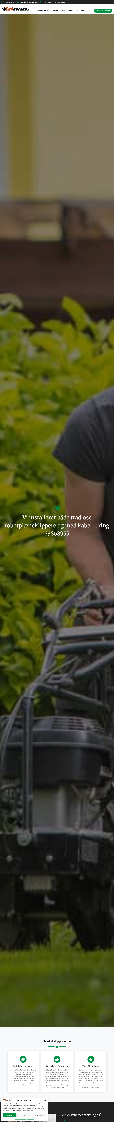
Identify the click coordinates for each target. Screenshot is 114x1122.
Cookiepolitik (18, 1119)
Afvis (24, 1115)
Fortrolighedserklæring (28, 1119)
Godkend (9, 1115)
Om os (55, 10)
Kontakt (84, 10)
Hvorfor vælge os (43, 10)
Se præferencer (39, 1115)
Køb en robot (73, 10)
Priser (63, 10)
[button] (45, 1100)
